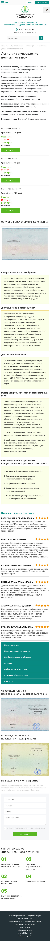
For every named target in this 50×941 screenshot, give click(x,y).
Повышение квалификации (17, 651)
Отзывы (8, 663)
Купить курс (11, 150)
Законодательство (25, 918)
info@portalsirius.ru (25, 930)
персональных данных (38, 828)
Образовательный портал (25, 16)
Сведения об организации (16, 675)
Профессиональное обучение (17, 657)
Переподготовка (11, 645)
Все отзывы (18, 513)
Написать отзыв (29, 513)
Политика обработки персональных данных (25, 921)
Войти (30, 2)
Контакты (8, 681)
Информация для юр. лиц (15, 669)
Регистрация (42, 2)
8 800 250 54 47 (26, 29)
